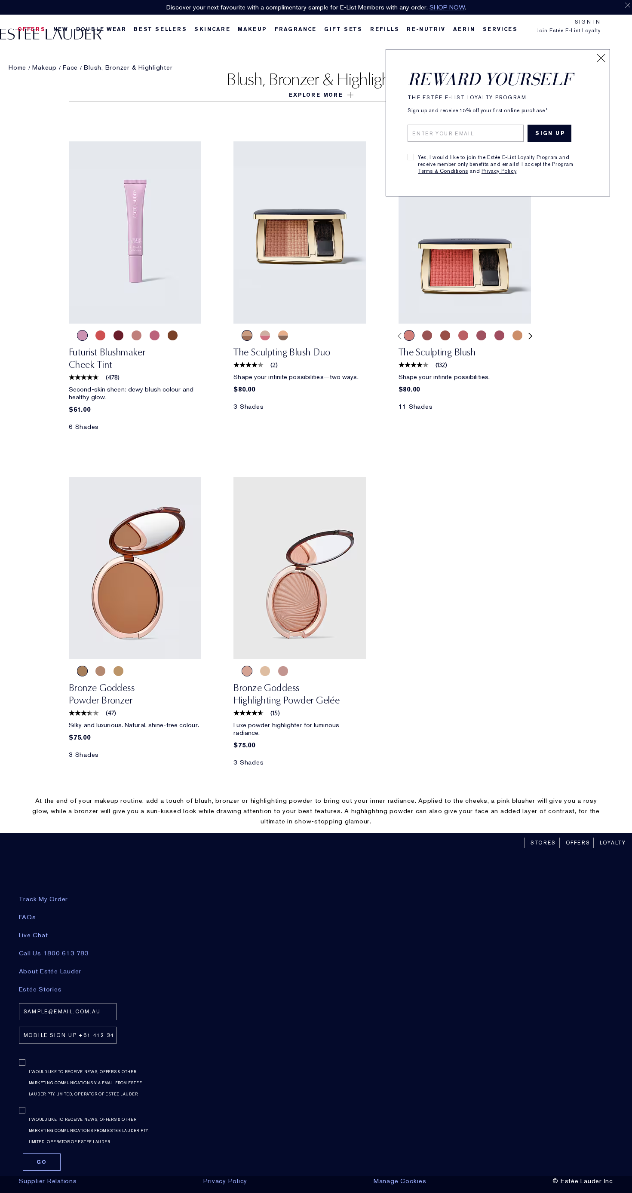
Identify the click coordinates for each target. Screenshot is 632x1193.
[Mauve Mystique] (481, 335)
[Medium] (100, 671)
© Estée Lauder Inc (582, 1181)
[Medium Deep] (82, 671)
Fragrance (295, 29)
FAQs (27, 917)
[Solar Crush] (247, 671)
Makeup (252, 29)
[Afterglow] (100, 335)
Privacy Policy (499, 171)
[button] (316, 95)
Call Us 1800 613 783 (54, 953)
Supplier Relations (48, 1181)
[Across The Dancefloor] (155, 335)
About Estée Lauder (50, 971)
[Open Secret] (265, 335)
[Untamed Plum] (499, 335)
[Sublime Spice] (463, 335)
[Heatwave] (265, 671)
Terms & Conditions (443, 171)
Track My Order (43, 899)
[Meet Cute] (82, 335)
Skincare (212, 29)
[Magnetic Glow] (517, 335)
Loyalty (613, 842)
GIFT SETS (343, 29)
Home (17, 67)
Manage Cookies (400, 1181)
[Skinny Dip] (173, 335)
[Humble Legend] (283, 335)
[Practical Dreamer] (247, 335)
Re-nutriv (426, 29)
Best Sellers (160, 29)
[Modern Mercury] (283, 671)
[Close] (601, 58)
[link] (135, 232)
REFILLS (384, 29)
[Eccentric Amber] (445, 335)
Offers (578, 842)
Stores (543, 842)
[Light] (118, 671)
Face (70, 67)
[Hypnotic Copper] (427, 335)
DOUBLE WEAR (101, 29)
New (60, 29)
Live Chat (33, 935)
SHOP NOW (447, 7)
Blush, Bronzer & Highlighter (128, 67)
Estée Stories (40, 989)
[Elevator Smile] (118, 335)
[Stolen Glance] (136, 335)
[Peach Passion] (409, 335)
